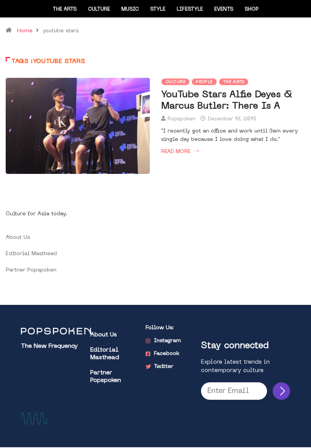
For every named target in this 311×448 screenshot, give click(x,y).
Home (25, 30)
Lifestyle (190, 9)
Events (223, 9)
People (204, 82)
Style (157, 9)
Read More (175, 151)
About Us (18, 237)
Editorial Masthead (31, 253)
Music (130, 9)
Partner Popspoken (31, 270)
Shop (252, 9)
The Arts (65, 9)
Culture (99, 9)
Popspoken (181, 119)
